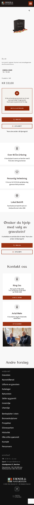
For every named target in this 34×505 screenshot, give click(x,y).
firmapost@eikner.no (13, 462)
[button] (30, 3)
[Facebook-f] (17, 489)
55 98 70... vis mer (10, 459)
